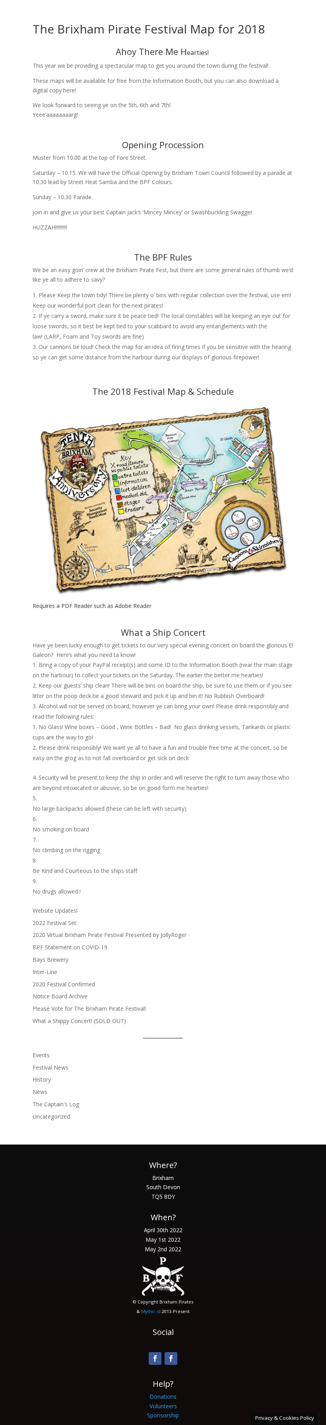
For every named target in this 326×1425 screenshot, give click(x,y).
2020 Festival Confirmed (64, 984)
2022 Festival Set (54, 923)
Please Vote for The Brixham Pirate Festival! (89, 1008)
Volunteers (163, 1406)
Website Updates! (55, 910)
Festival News (50, 1067)
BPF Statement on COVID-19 (70, 947)
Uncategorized (51, 1116)
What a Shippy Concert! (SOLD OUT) (79, 1021)
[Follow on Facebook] (155, 1358)
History (42, 1079)
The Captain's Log (56, 1104)
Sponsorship (163, 1415)
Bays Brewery (50, 959)
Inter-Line (45, 972)
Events (41, 1055)
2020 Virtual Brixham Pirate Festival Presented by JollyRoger (109, 935)
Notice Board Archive (60, 996)
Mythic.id (151, 1311)
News (40, 1092)
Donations (163, 1396)
